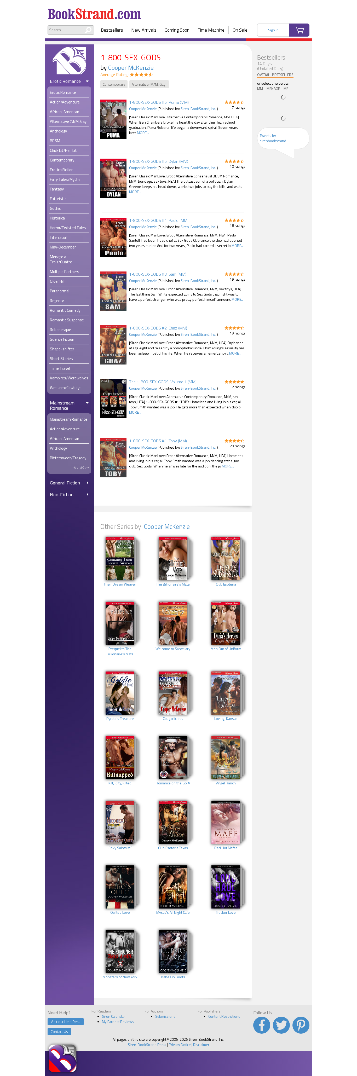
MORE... (143, 132)
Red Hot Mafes (226, 848)
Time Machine (211, 29)
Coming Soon (177, 29)
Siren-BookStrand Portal (147, 1044)
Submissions (165, 1016)
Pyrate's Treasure (120, 718)
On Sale (240, 29)
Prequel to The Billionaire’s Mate (120, 651)
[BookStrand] (94, 11)
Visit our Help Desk (65, 1021)
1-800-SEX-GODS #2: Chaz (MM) (158, 328)
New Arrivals (144, 29)
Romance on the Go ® (173, 783)
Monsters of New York (120, 977)
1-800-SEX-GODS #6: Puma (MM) (159, 102)
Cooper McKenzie (131, 67)
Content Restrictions (224, 1016)
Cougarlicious (173, 718)
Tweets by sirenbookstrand (273, 138)
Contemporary (114, 84)
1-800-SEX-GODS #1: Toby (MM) (158, 441)
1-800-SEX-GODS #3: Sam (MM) (157, 274)
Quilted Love (120, 912)
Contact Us (59, 1031)
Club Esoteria (226, 584)
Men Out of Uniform (226, 648)
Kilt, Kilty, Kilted (119, 783)
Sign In (273, 30)
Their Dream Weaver (120, 584)
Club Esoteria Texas (173, 848)
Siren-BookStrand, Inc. (198, 108)
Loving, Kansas (226, 718)
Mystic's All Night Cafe (173, 912)
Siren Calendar (113, 1016)
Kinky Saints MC (120, 848)
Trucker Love (226, 912)
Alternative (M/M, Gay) (149, 84)
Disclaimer (201, 1044)
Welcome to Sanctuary (173, 648)
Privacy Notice (180, 1044)
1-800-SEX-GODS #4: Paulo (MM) (158, 220)
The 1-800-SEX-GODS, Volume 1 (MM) (163, 382)
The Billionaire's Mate (173, 584)
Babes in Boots (173, 977)
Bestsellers (112, 29)
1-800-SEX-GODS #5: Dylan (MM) (158, 161)
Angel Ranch (226, 783)
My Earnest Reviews (118, 1021)
